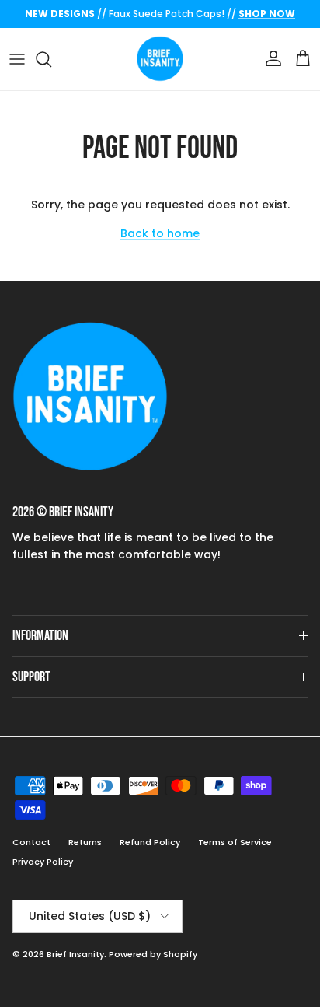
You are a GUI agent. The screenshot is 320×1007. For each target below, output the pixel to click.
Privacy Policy (42, 861)
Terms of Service (235, 842)
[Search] (51, 59)
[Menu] (17, 59)
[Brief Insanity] (160, 59)
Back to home (160, 233)
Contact (31, 842)
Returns (85, 842)
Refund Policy (150, 842)
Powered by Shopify (153, 954)
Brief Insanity (75, 954)
